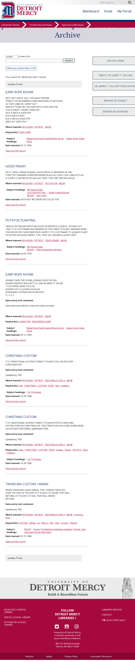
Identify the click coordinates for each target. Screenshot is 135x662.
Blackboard (91, 11)
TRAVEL (73, 523)
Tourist (64, 523)
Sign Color (41, 195)
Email (108, 11)
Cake (20, 449)
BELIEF (30, 195)
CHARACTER (24, 321)
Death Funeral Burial (59, 192)
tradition (65, 385)
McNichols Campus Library (15, 610)
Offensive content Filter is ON (21, 68)
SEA (51, 523)
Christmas (36, 392)
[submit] (130, 2)
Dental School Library (17, 617)
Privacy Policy (71, 656)
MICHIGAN (27, 127)
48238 (48, 127)
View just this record (16, 150)
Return (44, 523)
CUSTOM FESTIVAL (36, 192)
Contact (107, 615)
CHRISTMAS (30, 385)
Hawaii (32, 523)
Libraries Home (10, 25)
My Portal (124, 11)
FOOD (51, 385)
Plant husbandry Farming (48, 249)
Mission (29, 656)
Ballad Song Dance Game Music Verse (45, 138)
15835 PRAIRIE (52, 240)
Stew (85, 449)
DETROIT (39, 127)
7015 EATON (51, 183)
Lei (38, 523)
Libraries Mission (112, 609)
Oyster (68, 449)
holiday (59, 449)
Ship (57, 523)
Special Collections (73, 25)
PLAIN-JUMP (24, 132)
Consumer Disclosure (101, 656)
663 (29, 189)
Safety (49, 656)
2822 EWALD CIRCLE (55, 380)
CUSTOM (42, 385)
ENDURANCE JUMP (41, 321)
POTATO (77, 449)
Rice (57, 385)
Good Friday (37, 189)
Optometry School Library (15, 623)
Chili (20, 385)
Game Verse (72, 138)
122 (29, 392)
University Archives (40, 25)
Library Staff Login (115, 620)
